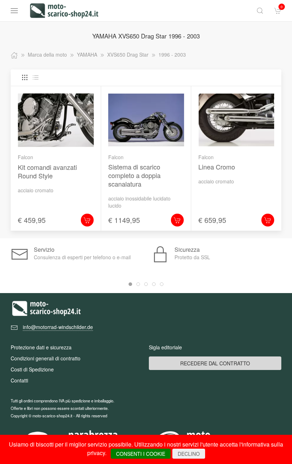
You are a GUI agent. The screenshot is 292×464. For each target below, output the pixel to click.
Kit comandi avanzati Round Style (47, 171)
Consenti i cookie (140, 453)
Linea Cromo (216, 166)
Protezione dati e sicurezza (41, 347)
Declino (189, 453)
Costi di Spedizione (32, 369)
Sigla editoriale (165, 347)
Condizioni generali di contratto (45, 358)
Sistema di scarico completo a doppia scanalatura (134, 175)
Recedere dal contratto (215, 363)
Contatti (19, 380)
